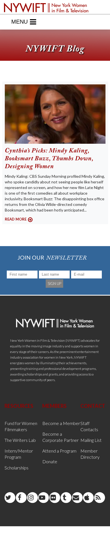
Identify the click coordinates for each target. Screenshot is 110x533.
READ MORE (16, 219)
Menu (19, 22)
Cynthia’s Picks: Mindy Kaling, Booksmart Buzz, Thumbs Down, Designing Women (49, 159)
